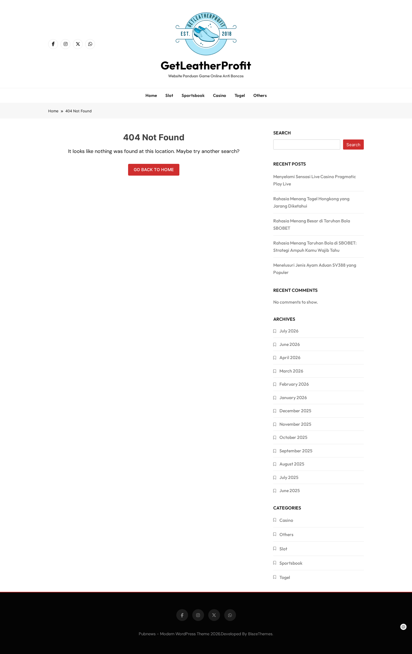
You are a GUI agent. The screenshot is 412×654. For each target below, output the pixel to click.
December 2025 (295, 410)
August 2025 (291, 464)
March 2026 (291, 371)
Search (282, 133)
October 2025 (293, 437)
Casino (219, 95)
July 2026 (288, 331)
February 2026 (294, 384)
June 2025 (289, 490)
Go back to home (154, 169)
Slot (169, 95)
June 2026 (289, 344)
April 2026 (289, 357)
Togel (240, 95)
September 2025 (296, 450)
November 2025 (295, 424)
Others (260, 95)
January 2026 (293, 397)
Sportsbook (193, 95)
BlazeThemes (260, 633)
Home (151, 95)
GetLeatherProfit (206, 65)
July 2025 (288, 477)
